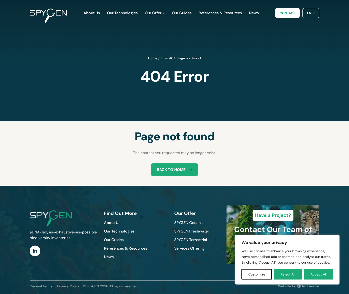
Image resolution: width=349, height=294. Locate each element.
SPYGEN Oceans (188, 222)
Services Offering (189, 248)
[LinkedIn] (35, 251)
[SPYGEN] (48, 13)
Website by (287, 286)
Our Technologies (119, 231)
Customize (256, 274)
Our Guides (114, 239)
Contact (287, 13)
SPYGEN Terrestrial (190, 239)
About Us (112, 222)
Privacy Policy (68, 286)
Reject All (288, 274)
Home (152, 58)
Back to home (171, 169)
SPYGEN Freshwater (191, 231)
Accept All (318, 274)
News (109, 256)
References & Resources (125, 248)
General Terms (41, 286)
